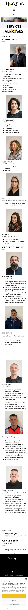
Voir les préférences (14, 604)
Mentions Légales (18, 608)
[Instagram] (15, 571)
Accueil (2, 32)
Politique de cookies (9, 608)
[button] (25, 579)
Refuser (14, 600)
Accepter (14, 596)
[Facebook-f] (12, 571)
